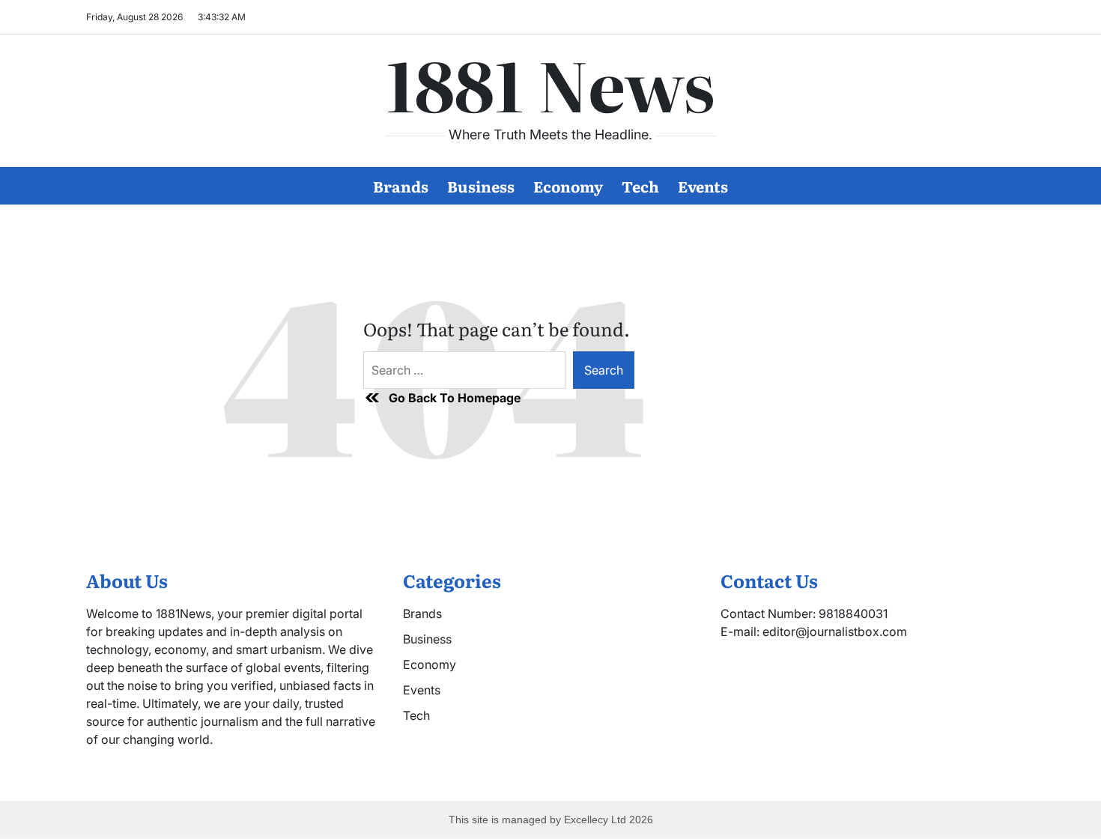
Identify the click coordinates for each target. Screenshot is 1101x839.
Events (703, 186)
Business (481, 186)
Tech (640, 186)
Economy (568, 186)
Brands (400, 186)
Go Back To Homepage (455, 397)
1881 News (550, 83)
